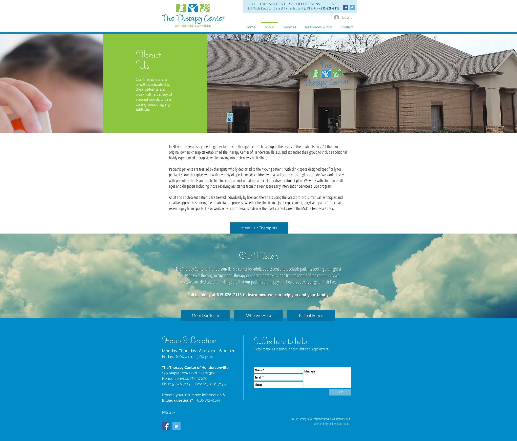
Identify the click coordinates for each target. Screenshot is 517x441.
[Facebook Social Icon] (345, 7)
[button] (318, 25)
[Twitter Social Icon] (352, 7)
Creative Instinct (343, 424)
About (148, 54)
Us (142, 65)
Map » (168, 412)
